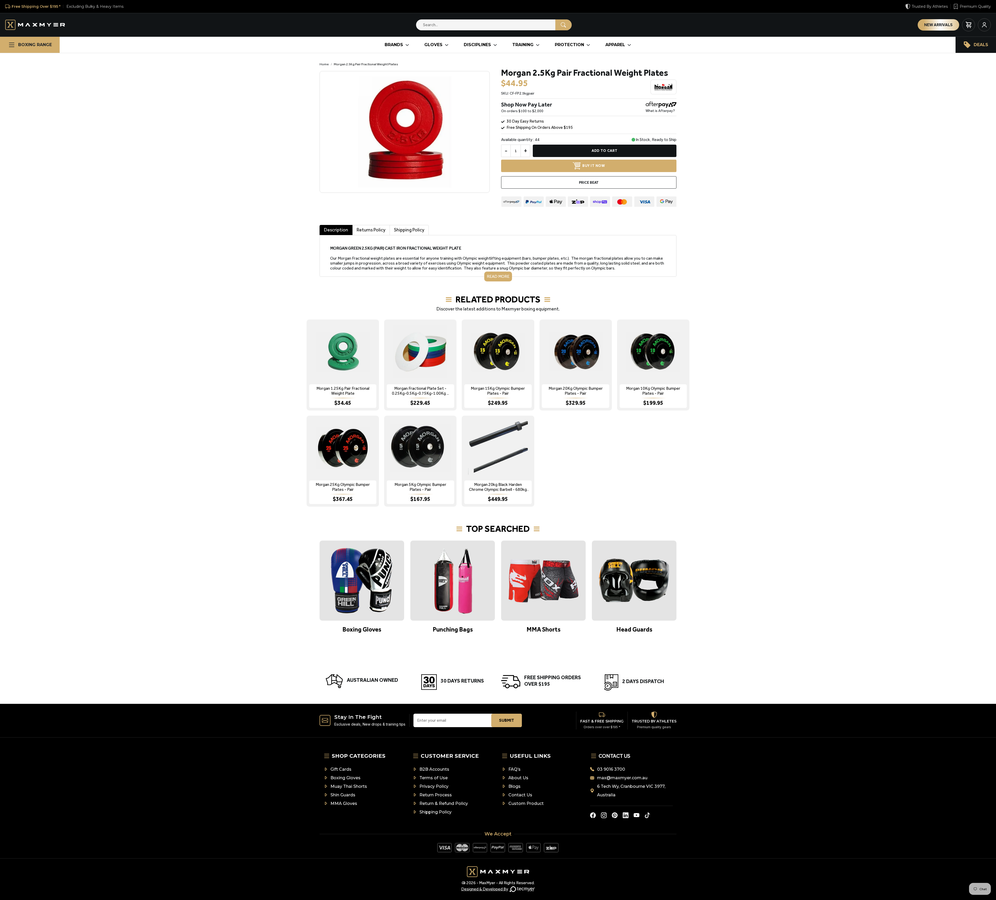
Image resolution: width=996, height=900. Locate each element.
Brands (394, 44)
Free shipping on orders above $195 (540, 127)
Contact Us (520, 794)
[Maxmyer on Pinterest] (615, 815)
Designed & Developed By (484, 889)
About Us (518, 777)
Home (324, 64)
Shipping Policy (435, 812)
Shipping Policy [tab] (409, 230)
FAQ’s (514, 769)
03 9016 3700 (611, 769)
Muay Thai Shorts (348, 786)
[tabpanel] (498, 258)
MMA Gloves (343, 803)
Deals (981, 44)
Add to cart (605, 150)
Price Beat (589, 182)
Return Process (435, 794)
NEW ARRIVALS (938, 24)
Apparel (615, 44)
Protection (569, 44)
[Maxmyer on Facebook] (593, 815)
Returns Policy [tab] (371, 230)
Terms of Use (433, 777)
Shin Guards (342, 794)
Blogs (514, 786)
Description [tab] (336, 230)
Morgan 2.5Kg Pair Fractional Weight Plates (366, 64)
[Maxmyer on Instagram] (604, 815)
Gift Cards (340, 769)
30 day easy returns (525, 121)
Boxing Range (35, 44)
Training (523, 44)
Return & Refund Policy (443, 803)
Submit (506, 720)
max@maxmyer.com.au (622, 777)
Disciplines (477, 44)
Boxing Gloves (345, 777)
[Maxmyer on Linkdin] (625, 815)
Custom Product (526, 803)
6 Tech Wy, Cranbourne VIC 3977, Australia (631, 790)
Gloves (433, 44)
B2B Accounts (434, 769)
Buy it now (593, 166)
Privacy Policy (433, 786)
